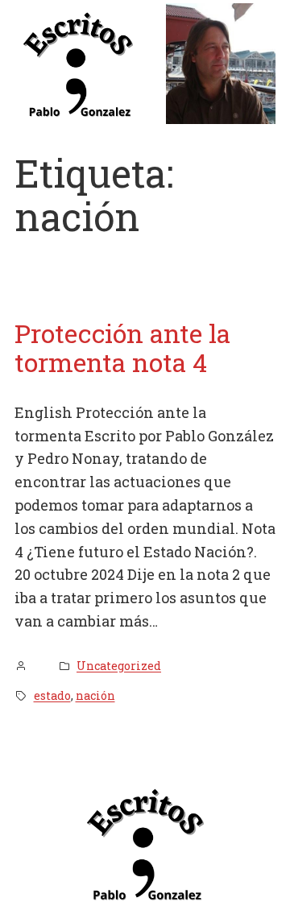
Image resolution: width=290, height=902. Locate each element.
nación (95, 695)
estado (52, 695)
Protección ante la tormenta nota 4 (122, 348)
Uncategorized (119, 665)
